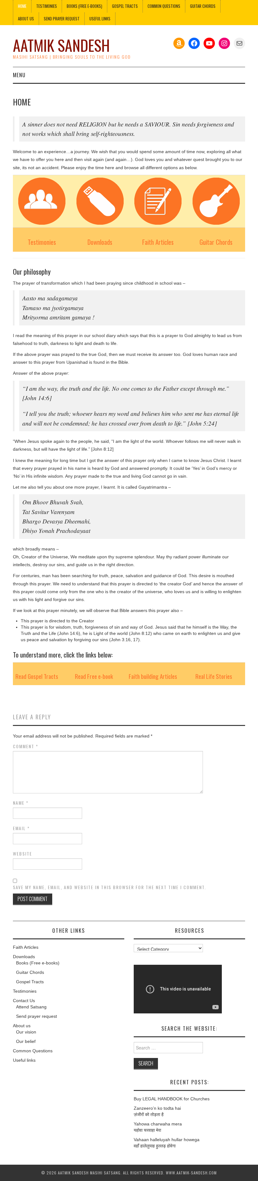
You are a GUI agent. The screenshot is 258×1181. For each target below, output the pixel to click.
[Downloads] (100, 201)
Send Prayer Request (62, 19)
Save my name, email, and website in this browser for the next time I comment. (109, 887)
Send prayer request (36, 1016)
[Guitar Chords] (216, 201)
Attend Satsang (31, 1006)
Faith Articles (158, 242)
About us (26, 19)
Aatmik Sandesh (61, 45)
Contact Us (24, 1000)
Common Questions (164, 6)
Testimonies (46, 6)
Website (22, 854)
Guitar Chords (203, 6)
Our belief (26, 1041)
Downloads (99, 242)
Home (22, 6)
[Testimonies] (42, 201)
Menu (19, 75)
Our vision (26, 1031)
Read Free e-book (94, 676)
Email (21, 828)
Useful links (99, 19)
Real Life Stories (213, 676)
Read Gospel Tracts (36, 676)
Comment (25, 746)
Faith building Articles (153, 676)
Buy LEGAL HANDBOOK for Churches (172, 1098)
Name (21, 803)
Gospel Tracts (125, 6)
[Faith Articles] (158, 201)
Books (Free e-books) (84, 6)
